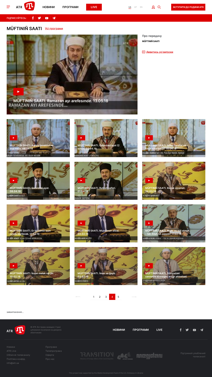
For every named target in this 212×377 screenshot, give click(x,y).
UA (130, 7)
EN (141, 7)
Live (94, 7)
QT (135, 7)
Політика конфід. (16, 359)
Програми (70, 7)
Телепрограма (53, 351)
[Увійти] (153, 7)
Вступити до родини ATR (188, 7)
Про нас (50, 359)
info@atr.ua (13, 363)
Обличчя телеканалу (18, 355)
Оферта (49, 355)
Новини (49, 7)
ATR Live (11, 351)
